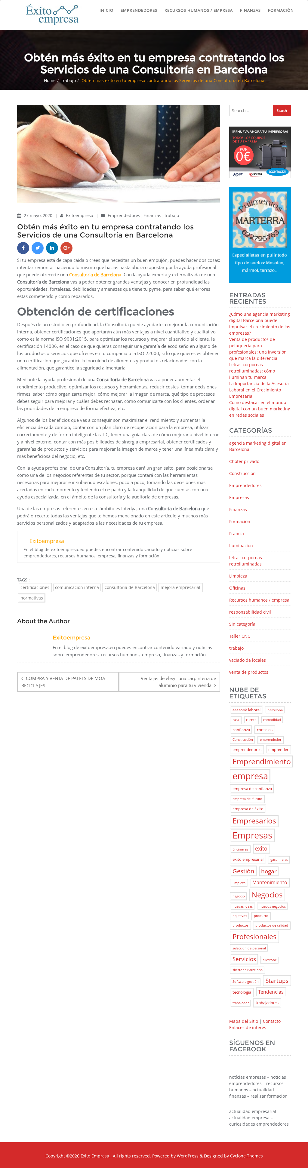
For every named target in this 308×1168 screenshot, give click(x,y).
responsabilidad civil (250, 612)
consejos (265, 729)
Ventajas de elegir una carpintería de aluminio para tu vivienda (178, 681)
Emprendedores (139, 10)
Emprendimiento (262, 761)
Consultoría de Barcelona (95, 274)
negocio (239, 896)
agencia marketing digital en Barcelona (258, 446)
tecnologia (242, 992)
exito (261, 848)
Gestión (243, 871)
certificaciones (34, 587)
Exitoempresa (80, 215)
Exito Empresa (95, 1156)
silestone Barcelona (248, 970)
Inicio (106, 10)
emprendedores (247, 749)
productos (240, 925)
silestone (270, 960)
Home (50, 80)
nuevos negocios (273, 906)
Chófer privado (244, 461)
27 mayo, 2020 (39, 215)
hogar (269, 871)
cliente (251, 720)
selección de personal (249, 948)
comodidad (272, 720)
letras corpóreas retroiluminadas (245, 561)
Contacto (272, 1021)
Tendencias (271, 992)
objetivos (240, 916)
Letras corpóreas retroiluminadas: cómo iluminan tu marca (252, 371)
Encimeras (240, 849)
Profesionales (254, 936)
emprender (278, 749)
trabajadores (267, 1002)
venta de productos (248, 672)
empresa (250, 776)
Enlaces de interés (247, 1027)
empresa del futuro (247, 799)
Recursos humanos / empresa (199, 10)
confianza (241, 729)
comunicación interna (77, 587)
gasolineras (279, 859)
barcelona (275, 710)
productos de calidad (271, 925)
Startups (277, 980)
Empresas (239, 497)
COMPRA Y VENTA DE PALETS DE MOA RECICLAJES (63, 681)
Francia (236, 533)
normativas (31, 598)
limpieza (239, 883)
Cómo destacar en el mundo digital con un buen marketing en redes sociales (259, 409)
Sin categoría (242, 624)
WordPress (188, 1156)
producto (261, 916)
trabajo (68, 80)
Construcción (242, 473)
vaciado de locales (247, 660)
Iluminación (241, 545)
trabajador (241, 1003)
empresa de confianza (252, 788)
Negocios (267, 895)
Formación (281, 10)
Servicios (244, 959)
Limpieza (238, 576)
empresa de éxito (248, 808)
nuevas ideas (243, 906)
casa (236, 720)
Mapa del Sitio (243, 1021)
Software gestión (246, 981)
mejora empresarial (180, 587)
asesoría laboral (246, 710)
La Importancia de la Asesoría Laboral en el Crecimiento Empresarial (259, 390)
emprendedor (270, 739)
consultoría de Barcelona (130, 587)
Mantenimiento (269, 882)
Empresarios (254, 821)
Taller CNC (239, 636)
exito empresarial (248, 859)
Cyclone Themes (246, 1156)
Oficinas (237, 588)
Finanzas (250, 10)
